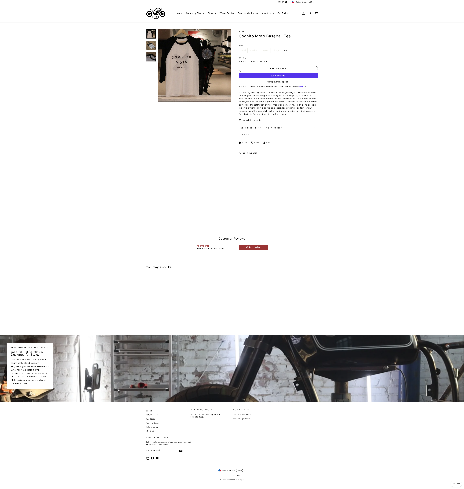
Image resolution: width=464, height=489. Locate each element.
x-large (275, 50)
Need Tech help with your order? (261, 128)
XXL (285, 50)
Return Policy (151, 415)
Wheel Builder (227, 13)
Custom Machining (248, 13)
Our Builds (282, 13)
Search (149, 411)
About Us (266, 13)
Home (179, 13)
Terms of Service (153, 423)
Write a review (253, 247)
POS (221, 480)
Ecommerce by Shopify (235, 480)
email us (246, 134)
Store (211, 13)
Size (241, 45)
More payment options (278, 81)
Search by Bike (193, 13)
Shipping (242, 61)
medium (254, 50)
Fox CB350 (150, 419)
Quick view (166, 312)
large (265, 50)
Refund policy (152, 427)
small (243, 50)
